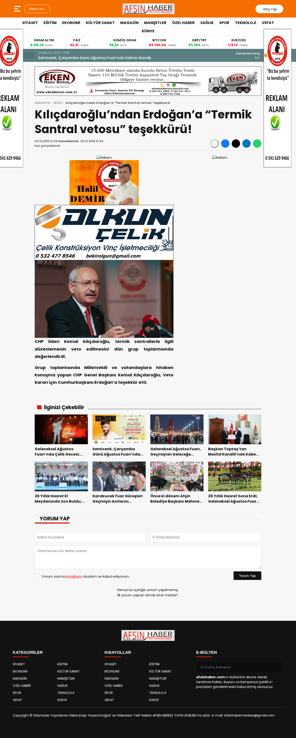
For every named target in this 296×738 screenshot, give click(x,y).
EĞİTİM (50, 22)
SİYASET (30, 22)
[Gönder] (278, 667)
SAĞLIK (207, 22)
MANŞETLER (155, 22)
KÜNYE (148, 31)
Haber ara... (37, 9)
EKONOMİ (71, 22)
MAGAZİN (129, 22)
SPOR (224, 22)
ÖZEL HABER (183, 22)
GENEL (57, 103)
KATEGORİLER (28, 652)
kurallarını (74, 576)
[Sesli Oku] (214, 143)
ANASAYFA (42, 103)
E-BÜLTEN (206, 652)
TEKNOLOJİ (245, 22)
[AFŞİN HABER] (149, 8)
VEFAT (268, 22)
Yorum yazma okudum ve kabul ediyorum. (86, 576)
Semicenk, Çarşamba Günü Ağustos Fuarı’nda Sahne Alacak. (95, 57)
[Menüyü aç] (18, 8)
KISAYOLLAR (118, 652)
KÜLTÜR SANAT (100, 22)
